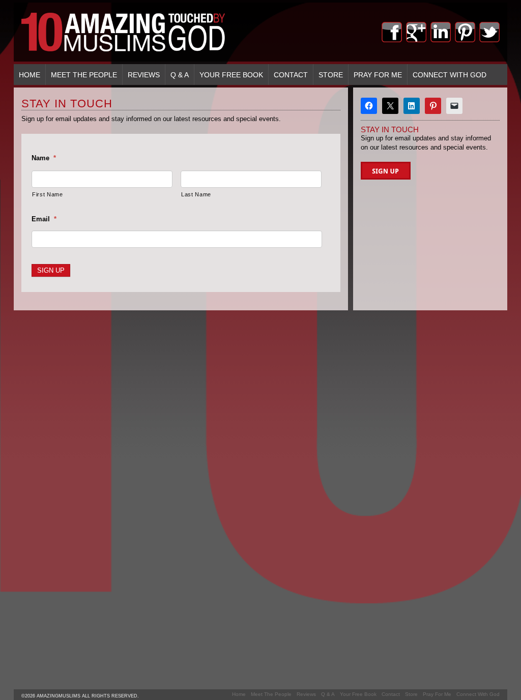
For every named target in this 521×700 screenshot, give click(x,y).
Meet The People (84, 75)
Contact (291, 75)
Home (29, 75)
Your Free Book (231, 75)
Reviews (144, 75)
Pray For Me (378, 75)
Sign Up (51, 270)
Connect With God (449, 75)
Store (331, 75)
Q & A (179, 75)
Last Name (196, 194)
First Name (47, 194)
